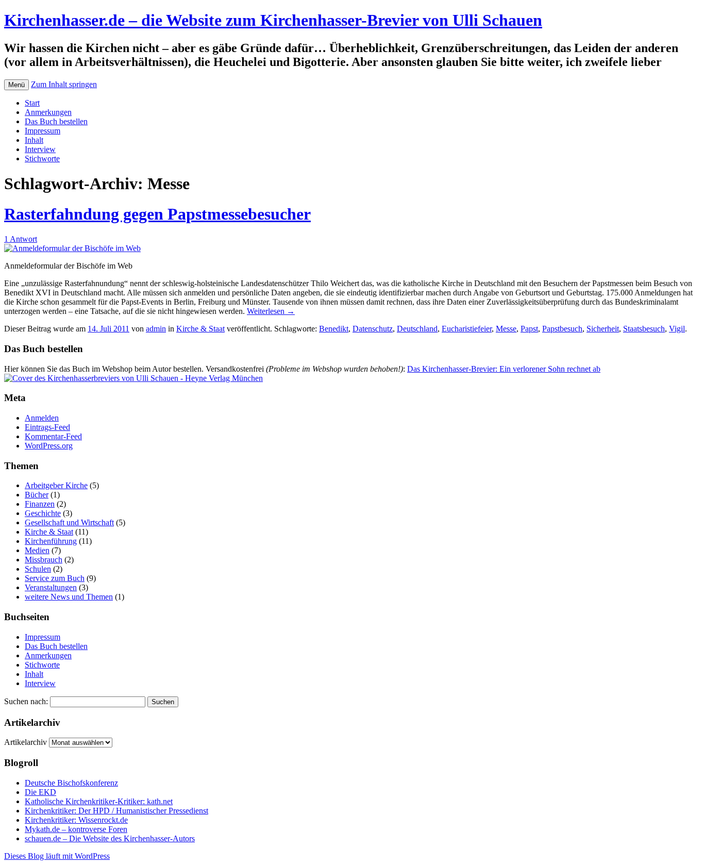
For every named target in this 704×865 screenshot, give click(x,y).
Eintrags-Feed (47, 427)
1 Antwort (20, 239)
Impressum (42, 130)
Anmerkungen (48, 112)
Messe (506, 328)
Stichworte (42, 158)
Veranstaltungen (51, 587)
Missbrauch (43, 559)
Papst (529, 328)
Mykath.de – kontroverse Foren (76, 829)
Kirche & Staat (200, 328)
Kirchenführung (51, 541)
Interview (40, 149)
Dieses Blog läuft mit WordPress (57, 856)
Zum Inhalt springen (64, 84)
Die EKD (40, 792)
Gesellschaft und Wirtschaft (69, 522)
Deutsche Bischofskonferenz (71, 782)
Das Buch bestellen (56, 121)
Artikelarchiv (25, 742)
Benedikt (333, 328)
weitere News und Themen (69, 596)
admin (156, 328)
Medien (37, 550)
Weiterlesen (271, 311)
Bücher (36, 494)
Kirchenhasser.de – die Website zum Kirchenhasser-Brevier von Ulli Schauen (273, 20)
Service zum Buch (55, 578)
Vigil (677, 328)
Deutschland (417, 328)
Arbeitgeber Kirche (56, 485)
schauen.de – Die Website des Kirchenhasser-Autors (110, 838)
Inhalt (34, 140)
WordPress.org (49, 445)
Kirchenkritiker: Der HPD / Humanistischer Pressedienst (116, 810)
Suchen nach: (26, 701)
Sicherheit (602, 328)
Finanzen (40, 504)
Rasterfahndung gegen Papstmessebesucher (157, 214)
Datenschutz (373, 328)
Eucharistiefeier (467, 328)
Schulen (38, 568)
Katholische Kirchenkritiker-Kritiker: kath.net (99, 801)
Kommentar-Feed (53, 436)
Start (32, 102)
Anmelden (42, 417)
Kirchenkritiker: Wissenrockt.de (76, 820)
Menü (16, 85)
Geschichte (43, 513)
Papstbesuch (562, 328)
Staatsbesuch (644, 328)
